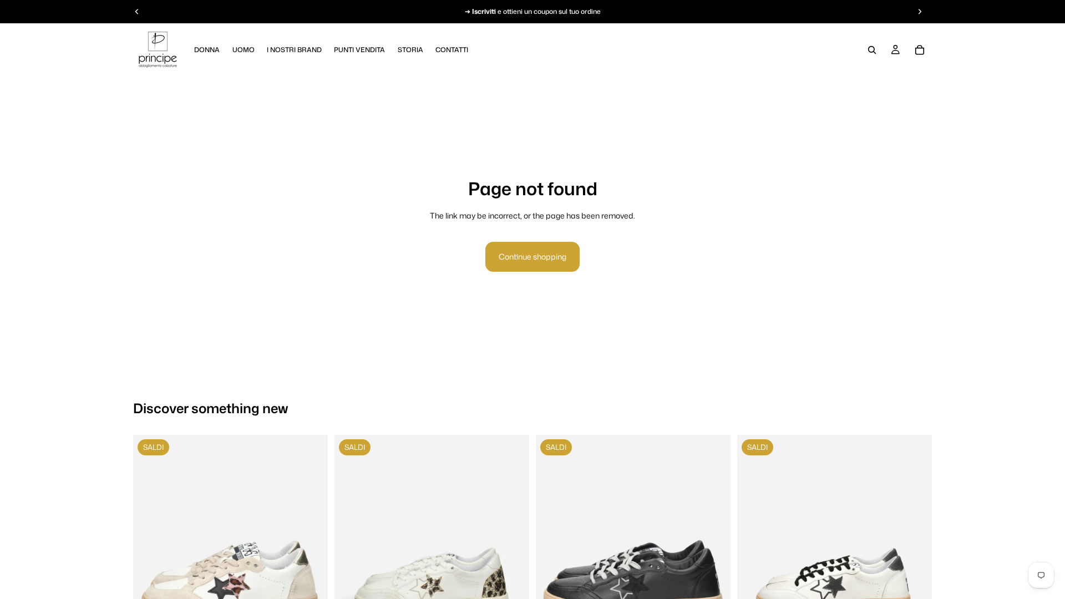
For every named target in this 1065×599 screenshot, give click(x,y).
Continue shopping (532, 256)
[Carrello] (919, 50)
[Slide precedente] (149, 581)
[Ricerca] (872, 50)
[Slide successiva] (311, 581)
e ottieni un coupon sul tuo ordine (536, 11)
